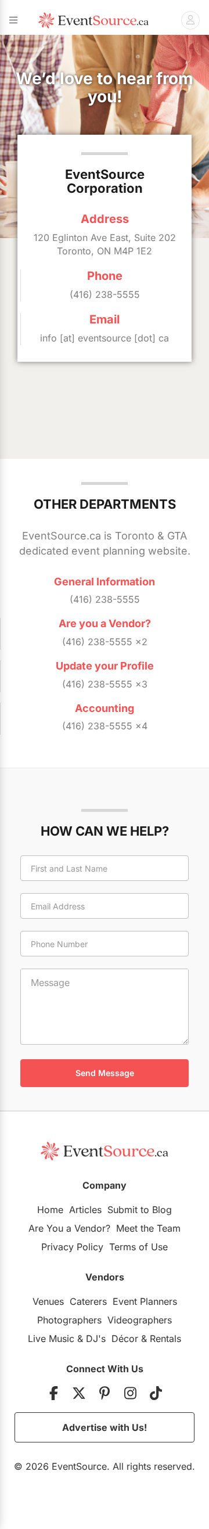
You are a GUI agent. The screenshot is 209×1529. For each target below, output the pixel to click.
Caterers (88, 1301)
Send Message (104, 1073)
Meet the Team (148, 1228)
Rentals (165, 1338)
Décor (124, 1338)
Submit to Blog (139, 1209)
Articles (85, 1209)
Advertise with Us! (104, 1427)
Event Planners (145, 1301)
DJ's (96, 1338)
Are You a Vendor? (69, 1228)
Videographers (139, 1320)
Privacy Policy (72, 1247)
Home (50, 1209)
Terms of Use (138, 1247)
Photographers (69, 1320)
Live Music (51, 1338)
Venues (48, 1301)
